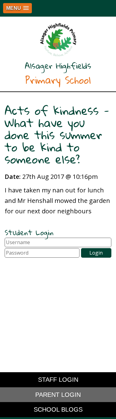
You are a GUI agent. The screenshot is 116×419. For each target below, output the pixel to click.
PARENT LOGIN (58, 394)
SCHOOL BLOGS (58, 409)
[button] (17, 8)
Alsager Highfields (58, 73)
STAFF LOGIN (58, 379)
